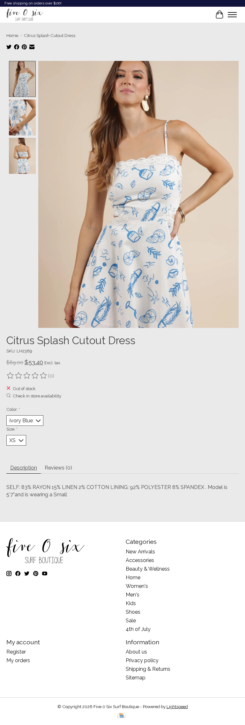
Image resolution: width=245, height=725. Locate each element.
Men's (132, 595)
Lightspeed (177, 706)
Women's (137, 586)
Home (12, 35)
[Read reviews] (27, 376)
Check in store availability (37, 395)
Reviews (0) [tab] (58, 468)
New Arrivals (140, 552)
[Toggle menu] (232, 14)
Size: (12, 429)
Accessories (140, 560)
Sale (131, 621)
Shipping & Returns (148, 669)
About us (136, 652)
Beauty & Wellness (148, 569)
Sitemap (135, 678)
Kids (131, 603)
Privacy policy (142, 660)
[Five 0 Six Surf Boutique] (24, 15)
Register (16, 652)
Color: (13, 409)
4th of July (138, 629)
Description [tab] (23, 468)
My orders (18, 660)
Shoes (133, 612)
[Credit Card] (121, 716)
